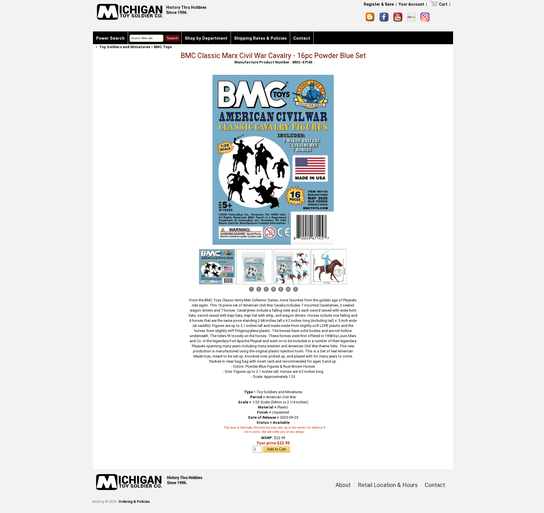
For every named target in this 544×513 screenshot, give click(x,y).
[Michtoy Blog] (371, 18)
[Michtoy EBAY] (412, 18)
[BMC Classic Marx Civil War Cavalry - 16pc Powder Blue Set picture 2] (254, 266)
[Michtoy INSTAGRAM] (426, 18)
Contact (301, 38)
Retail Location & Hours (388, 485)
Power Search (110, 38)
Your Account (411, 4)
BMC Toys (163, 47)
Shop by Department (206, 38)
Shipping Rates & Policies (260, 38)
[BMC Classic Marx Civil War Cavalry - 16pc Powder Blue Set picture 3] (291, 266)
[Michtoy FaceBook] (385, 18)
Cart (443, 4)
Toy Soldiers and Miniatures (124, 47)
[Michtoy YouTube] (398, 18)
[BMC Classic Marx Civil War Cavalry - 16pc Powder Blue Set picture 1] (273, 77)
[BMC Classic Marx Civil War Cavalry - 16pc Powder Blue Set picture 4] (329, 266)
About (343, 485)
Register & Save (379, 4)
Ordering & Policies (134, 502)
